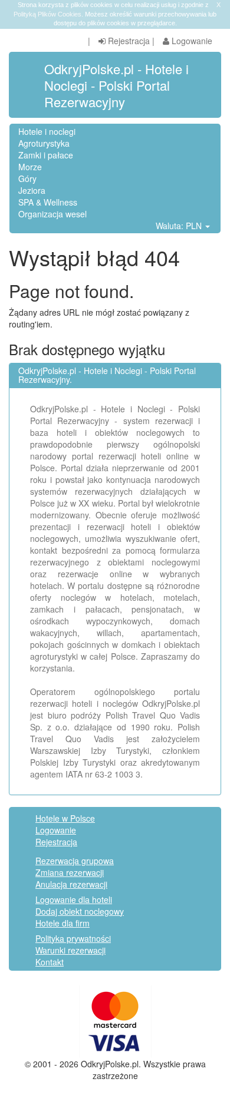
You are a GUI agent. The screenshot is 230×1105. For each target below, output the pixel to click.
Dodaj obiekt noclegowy (79, 911)
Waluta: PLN (180, 225)
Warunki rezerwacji (70, 950)
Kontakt (49, 962)
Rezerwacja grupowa (74, 860)
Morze (30, 167)
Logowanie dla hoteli (73, 899)
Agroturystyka (44, 143)
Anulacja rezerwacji (71, 884)
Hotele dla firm (62, 923)
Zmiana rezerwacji (69, 872)
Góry (27, 178)
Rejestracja (128, 41)
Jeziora (31, 190)
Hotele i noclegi (46, 131)
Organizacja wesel (52, 214)
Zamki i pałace (45, 155)
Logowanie (190, 41)
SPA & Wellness (47, 202)
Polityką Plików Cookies (47, 14)
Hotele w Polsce (65, 818)
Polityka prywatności (73, 938)
